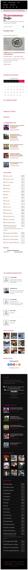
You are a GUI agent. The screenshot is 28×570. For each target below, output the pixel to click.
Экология (7, 204)
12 (14, 89)
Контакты (12, 4)
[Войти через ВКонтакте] (8, 364)
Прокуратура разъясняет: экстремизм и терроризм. (17, 126)
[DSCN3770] (21, 465)
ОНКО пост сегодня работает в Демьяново (14, 53)
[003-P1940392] (14, 336)
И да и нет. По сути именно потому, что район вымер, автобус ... (17, 291)
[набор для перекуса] (21, 350)
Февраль (14, 35)
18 (11, 92)
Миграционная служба (10, 225)
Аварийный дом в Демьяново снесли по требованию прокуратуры (16, 136)
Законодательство (10, 216)
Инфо (14, 17)
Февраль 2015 (14, 78)
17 (8, 92)
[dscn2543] (7, 473)
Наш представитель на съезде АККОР (16, 163)
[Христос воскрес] (7, 465)
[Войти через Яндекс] (14, 364)
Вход (5, 2)
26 (14, 95)
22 (23, 92)
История (7, 200)
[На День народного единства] (7, 350)
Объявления (8, 210)
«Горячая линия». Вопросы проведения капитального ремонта (16, 154)
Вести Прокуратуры (10, 222)
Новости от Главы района (11, 239)
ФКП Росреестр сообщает (11, 236)
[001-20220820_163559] (7, 343)
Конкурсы (7, 188)
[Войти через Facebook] (11, 364)
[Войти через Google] (16, 364)
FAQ (18, 2)
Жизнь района (8, 176)
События (7, 191)
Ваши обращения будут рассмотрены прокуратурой (16, 145)
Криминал (7, 185)
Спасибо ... (13, 311)
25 (11, 95)
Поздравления (8, 213)
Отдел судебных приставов (12, 242)
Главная (5, 35)
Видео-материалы (9, 219)
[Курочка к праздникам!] (21, 343)
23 (5, 95)
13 (17, 89)
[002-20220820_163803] (21, 336)
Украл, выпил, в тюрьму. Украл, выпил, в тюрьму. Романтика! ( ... (16, 280)
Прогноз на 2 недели (18, 251)
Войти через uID (14, 361)
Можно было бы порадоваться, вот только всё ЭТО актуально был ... (16, 302)
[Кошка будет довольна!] (14, 458)
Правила (6, 4)
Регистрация (11, 2)
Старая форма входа (14, 367)
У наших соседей (9, 179)
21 (20, 92)
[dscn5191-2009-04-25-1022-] (21, 473)
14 (20, 89)
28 (20, 95)
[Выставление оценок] (21, 458)
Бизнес (7, 194)
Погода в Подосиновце (13, 250)
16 (5, 92)
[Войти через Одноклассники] (19, 364)
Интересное (8, 207)
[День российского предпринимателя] (7, 458)
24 (8, 95)
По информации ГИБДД (11, 233)
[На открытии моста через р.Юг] (14, 473)
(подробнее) (11, 563)
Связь (6, 197)
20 (17, 92)
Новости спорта (9, 182)
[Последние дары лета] (14, 350)
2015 (9, 35)
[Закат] (14, 465)
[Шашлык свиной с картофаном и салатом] (14, 343)
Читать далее (8, 64)
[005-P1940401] (7, 336)
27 (17, 95)
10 (8, 89)
